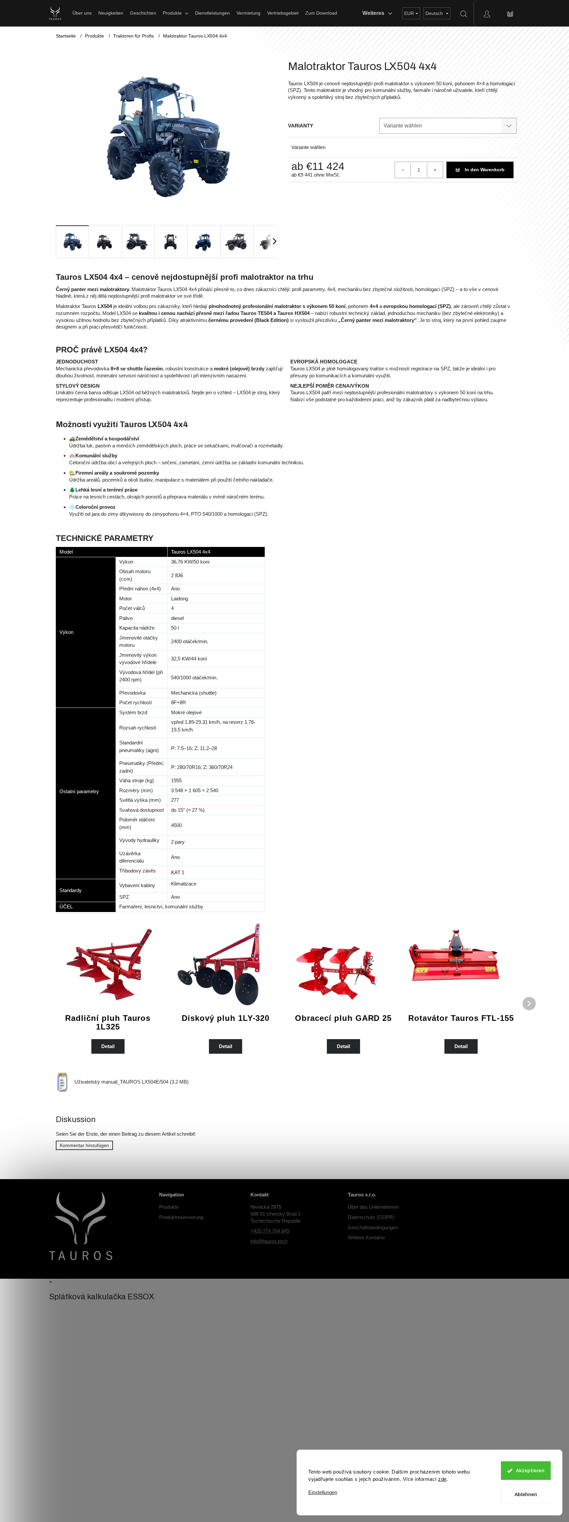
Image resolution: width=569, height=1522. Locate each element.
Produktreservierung (181, 1217)
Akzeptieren (530, 1470)
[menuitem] (82, 13)
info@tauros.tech (268, 1241)
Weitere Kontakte (366, 1237)
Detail (108, 1046)
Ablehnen (526, 1494)
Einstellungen (322, 1492)
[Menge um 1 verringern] (403, 170)
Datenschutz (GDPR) (371, 1217)
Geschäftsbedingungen (373, 1227)
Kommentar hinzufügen (84, 1145)
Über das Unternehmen (373, 1207)
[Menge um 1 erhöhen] (435, 170)
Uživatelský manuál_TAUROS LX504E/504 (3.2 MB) (131, 1082)
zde (442, 1479)
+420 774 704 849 (269, 1231)
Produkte (169, 1207)
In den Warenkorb (485, 169)
